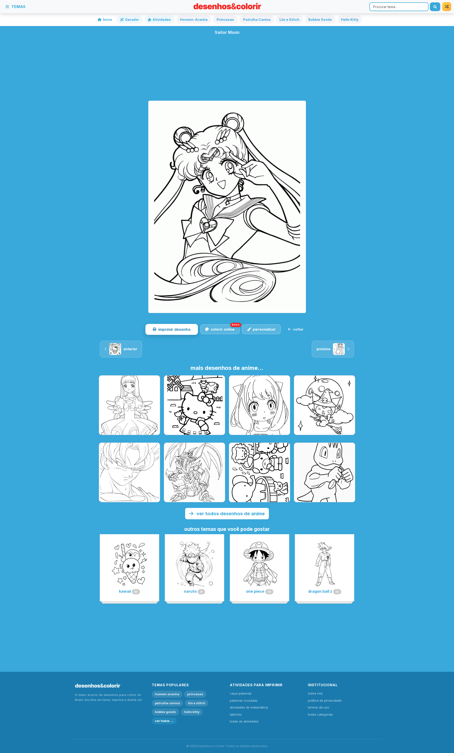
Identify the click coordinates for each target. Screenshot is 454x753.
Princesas (225, 20)
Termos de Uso (318, 707)
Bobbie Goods (320, 20)
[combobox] (398, 6)
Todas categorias (320, 714)
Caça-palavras (241, 693)
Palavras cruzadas (244, 700)
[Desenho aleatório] (446, 6)
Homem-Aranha (194, 20)
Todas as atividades (244, 721)
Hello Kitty (349, 20)
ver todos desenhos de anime (230, 513)
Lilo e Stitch (289, 20)
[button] (171, 329)
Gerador (132, 20)
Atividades (162, 20)
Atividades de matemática (249, 707)
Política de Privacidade (325, 700)
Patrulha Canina (257, 20)
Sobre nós (315, 693)
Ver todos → (164, 721)
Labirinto (236, 714)
